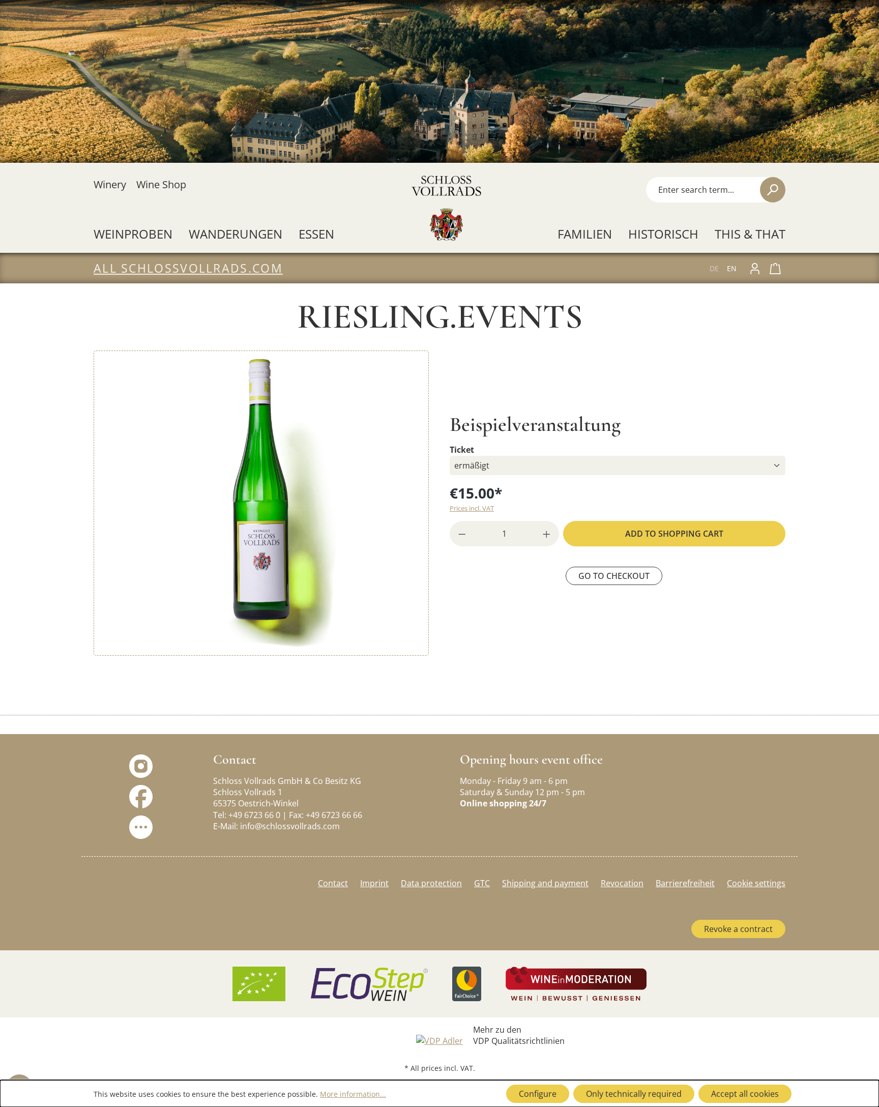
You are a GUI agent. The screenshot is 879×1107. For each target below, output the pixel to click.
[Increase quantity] (550, 533)
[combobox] (701, 189)
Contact (333, 883)
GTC (482, 883)
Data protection (431, 883)
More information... (353, 1094)
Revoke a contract (738, 929)
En (732, 268)
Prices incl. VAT (472, 508)
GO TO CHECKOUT (614, 575)
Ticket (462, 449)
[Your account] (755, 268)
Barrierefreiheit (685, 883)
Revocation (622, 883)
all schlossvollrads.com (188, 268)
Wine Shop (161, 184)
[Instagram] (141, 765)
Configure (537, 1093)
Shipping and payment (545, 883)
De (714, 268)
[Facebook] (141, 796)
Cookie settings (756, 883)
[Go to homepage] (445, 208)
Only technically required (634, 1093)
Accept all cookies (745, 1093)
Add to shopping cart (674, 533)
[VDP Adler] (439, 1039)
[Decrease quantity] (459, 533)
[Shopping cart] (775, 268)
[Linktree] (141, 826)
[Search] (772, 189)
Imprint (374, 883)
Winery (110, 184)
